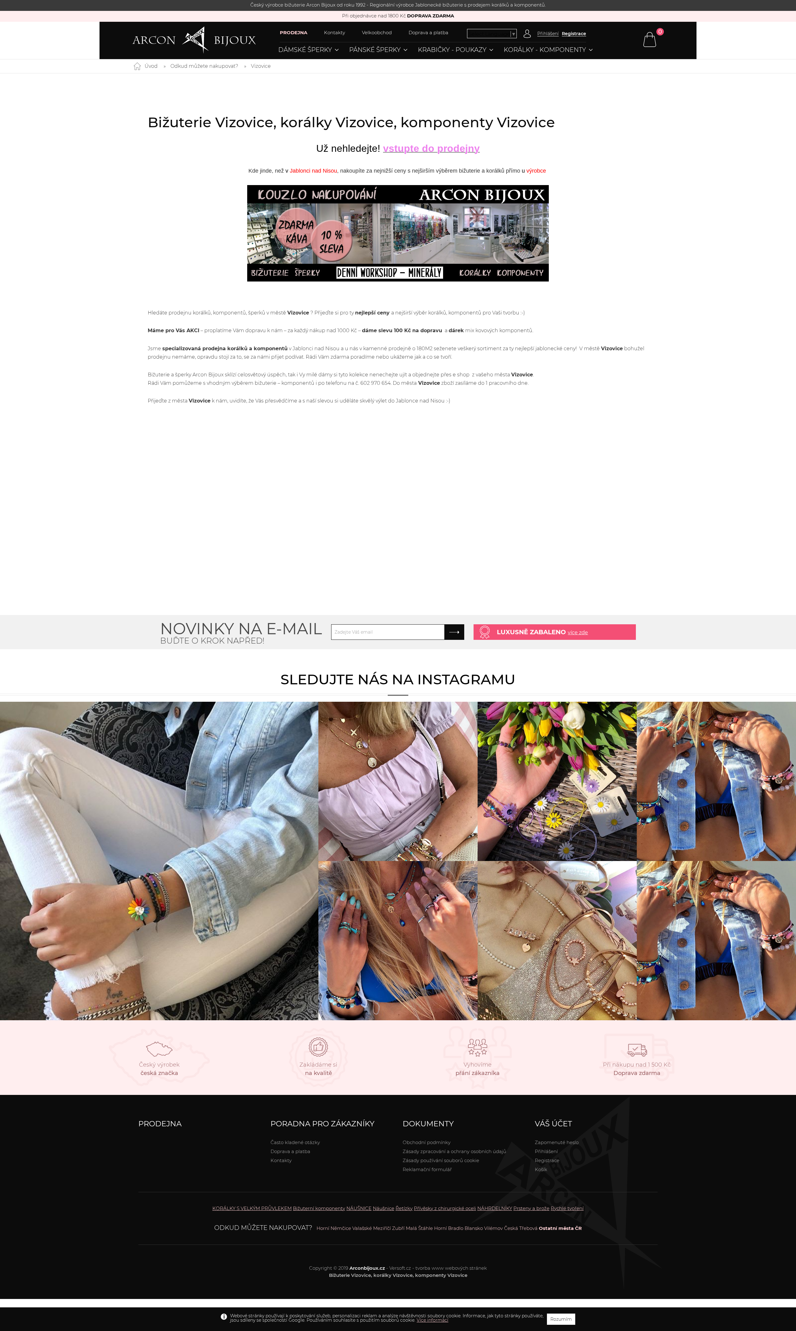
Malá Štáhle (419, 1228)
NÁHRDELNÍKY (494, 1208)
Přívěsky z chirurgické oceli (445, 1208)
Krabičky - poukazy (452, 50)
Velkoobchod (377, 32)
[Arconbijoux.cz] (206, 40)
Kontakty (334, 32)
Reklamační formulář (427, 1169)
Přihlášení (546, 1151)
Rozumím (561, 1319)
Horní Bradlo (448, 1228)
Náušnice (383, 1208)
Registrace (574, 33)
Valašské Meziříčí (371, 1228)
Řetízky (404, 1208)
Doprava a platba (428, 32)
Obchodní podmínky (427, 1142)
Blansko (474, 1228)
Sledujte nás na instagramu (398, 679)
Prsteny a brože (531, 1208)
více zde (578, 632)
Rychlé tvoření (567, 1208)
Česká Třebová (521, 1228)
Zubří (398, 1228)
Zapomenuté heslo (557, 1142)
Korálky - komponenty (545, 50)
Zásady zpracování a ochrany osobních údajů (454, 1151)
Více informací (432, 1320)
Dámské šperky (305, 50)
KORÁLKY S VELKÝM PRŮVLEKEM (252, 1208)
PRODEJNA (293, 32)
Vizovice (261, 66)
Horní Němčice (334, 1228)
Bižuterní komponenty (319, 1208)
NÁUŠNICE (359, 1208)
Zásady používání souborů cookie (441, 1160)
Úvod (151, 66)
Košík (541, 1169)
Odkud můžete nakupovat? (204, 66)
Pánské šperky (375, 50)
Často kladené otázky (295, 1142)
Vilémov (493, 1228)
